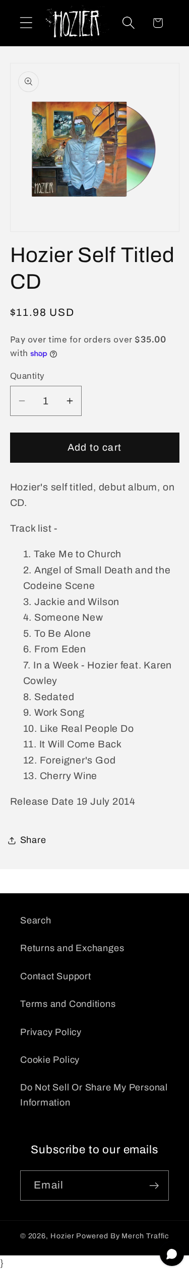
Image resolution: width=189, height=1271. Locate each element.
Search (35, 920)
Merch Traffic (145, 1236)
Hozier (62, 1236)
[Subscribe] (154, 1185)
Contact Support (55, 976)
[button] (26, 23)
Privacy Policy (51, 1032)
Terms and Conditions (68, 1004)
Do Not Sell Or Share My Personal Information (94, 1094)
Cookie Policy (50, 1060)
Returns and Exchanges (72, 948)
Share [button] (33, 840)
